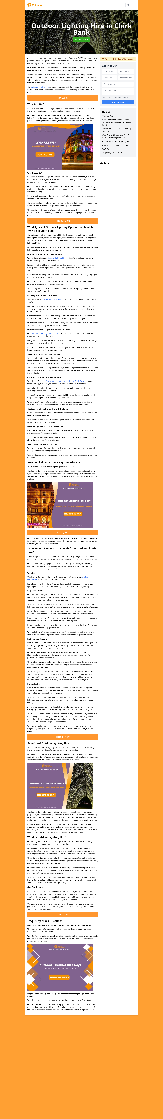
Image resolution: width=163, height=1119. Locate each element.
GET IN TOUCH (81, 39)
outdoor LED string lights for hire (45, 333)
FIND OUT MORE (63, 221)
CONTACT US (62, 98)
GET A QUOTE (63, 532)
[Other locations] (127, 5)
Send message (118, 102)
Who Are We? (107, 116)
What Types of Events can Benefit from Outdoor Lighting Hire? (116, 136)
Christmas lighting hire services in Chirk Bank (65, 381)
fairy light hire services (52, 299)
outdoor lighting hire (40, 87)
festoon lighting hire (57, 258)
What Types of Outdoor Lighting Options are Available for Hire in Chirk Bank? (118, 122)
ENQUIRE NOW (62, 737)
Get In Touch (107, 149)
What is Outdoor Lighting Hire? (115, 145)
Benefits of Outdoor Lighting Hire (116, 141)
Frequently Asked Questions (114, 153)
